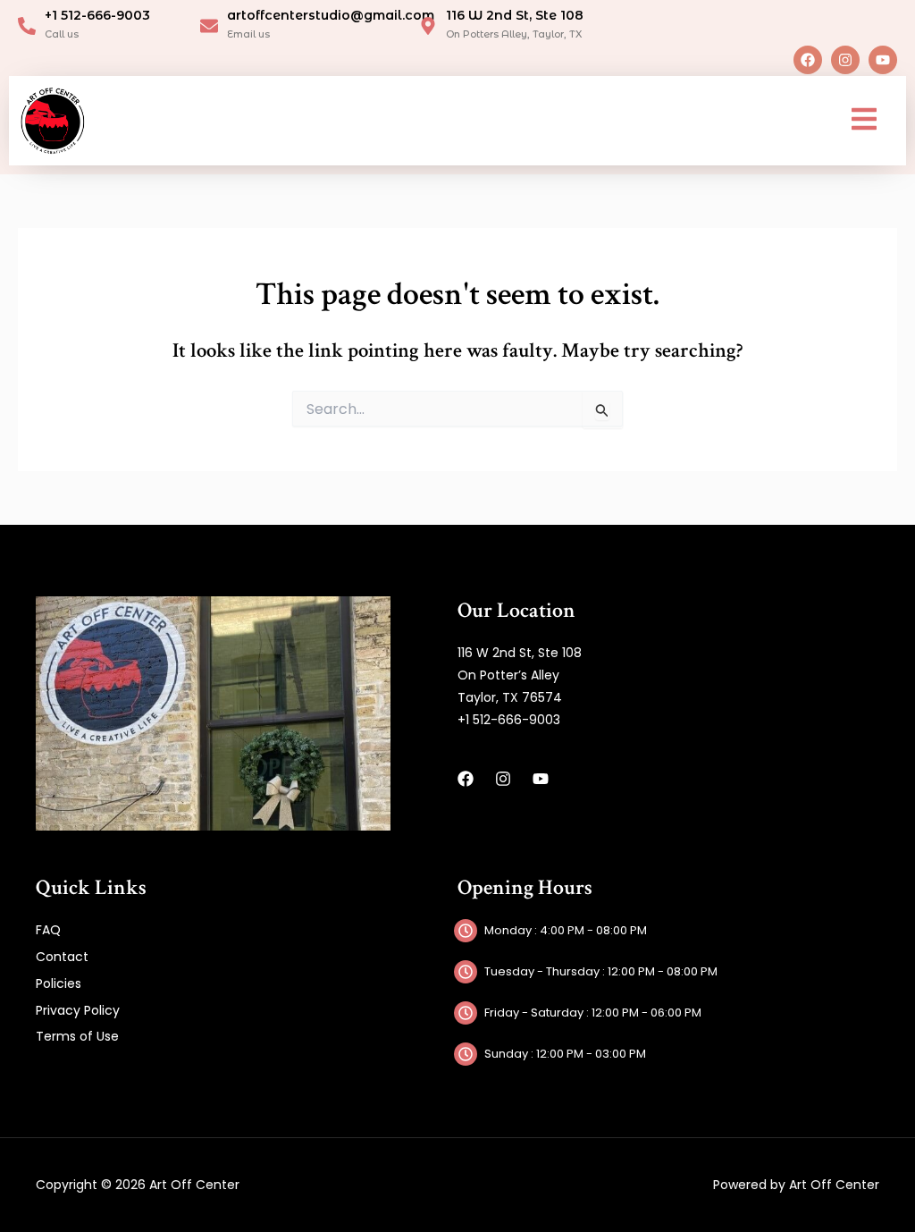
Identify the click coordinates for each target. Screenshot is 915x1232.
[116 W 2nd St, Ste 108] (428, 26)
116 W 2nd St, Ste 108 (514, 15)
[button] (864, 120)
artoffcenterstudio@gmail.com (330, 15)
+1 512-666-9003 (97, 15)
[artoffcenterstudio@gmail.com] (209, 26)
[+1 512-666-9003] (27, 26)
